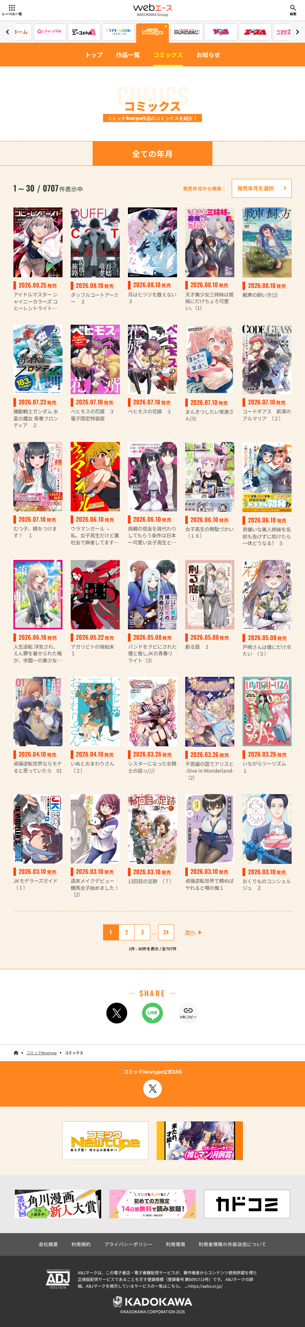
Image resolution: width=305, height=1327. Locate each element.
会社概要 (48, 1244)
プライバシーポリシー (128, 1244)
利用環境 (175, 1244)
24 (165, 932)
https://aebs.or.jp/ (205, 1286)
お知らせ (208, 54)
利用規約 (81, 1244)
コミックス (168, 54)
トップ (94, 54)
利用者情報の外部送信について (232, 1244)
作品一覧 (128, 54)
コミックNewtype (41, 1052)
